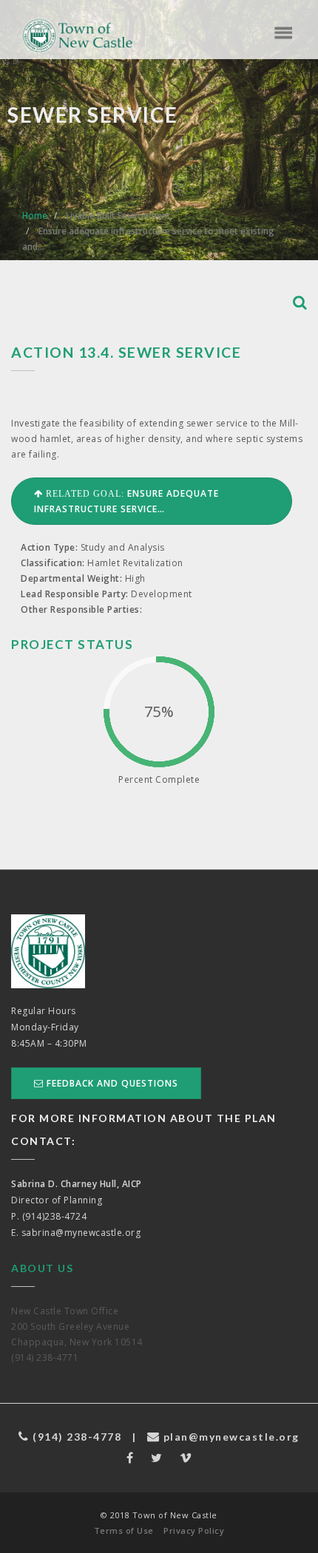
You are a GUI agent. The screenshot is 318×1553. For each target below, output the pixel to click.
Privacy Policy (193, 1530)
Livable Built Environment (118, 215)
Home (34, 215)
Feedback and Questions (111, 1083)
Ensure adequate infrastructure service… (126, 501)
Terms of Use (124, 1530)
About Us (42, 1268)
